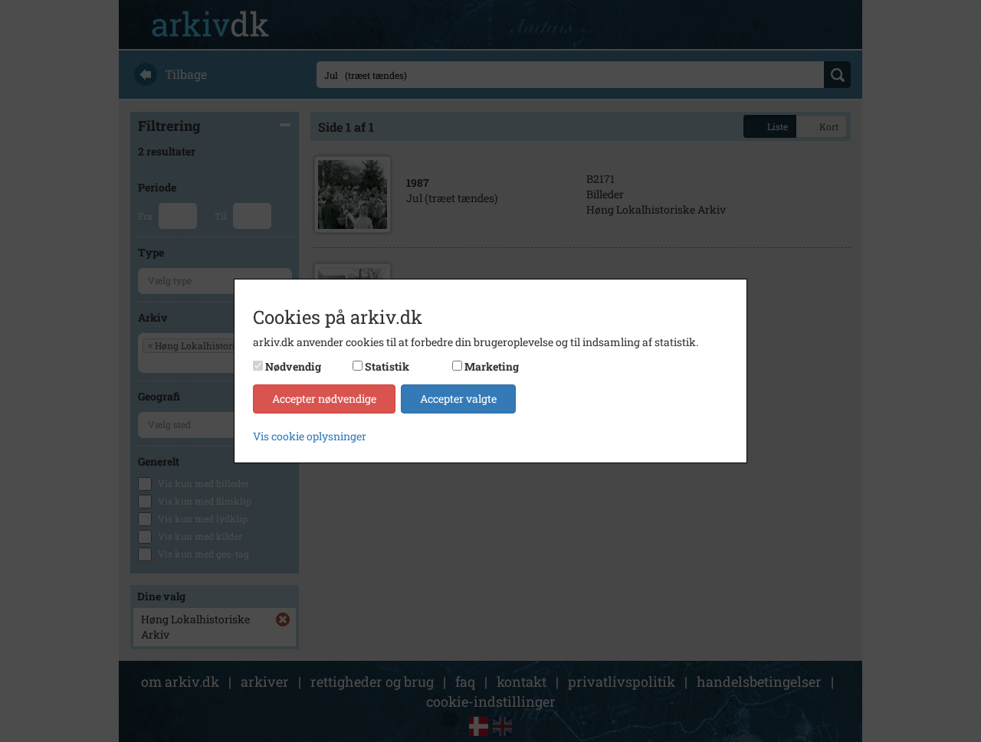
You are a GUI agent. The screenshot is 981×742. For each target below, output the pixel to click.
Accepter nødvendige (324, 398)
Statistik (387, 366)
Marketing (491, 366)
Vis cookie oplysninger (309, 436)
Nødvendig (293, 366)
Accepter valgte (458, 398)
